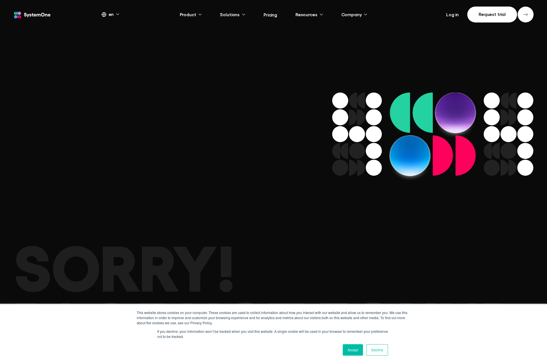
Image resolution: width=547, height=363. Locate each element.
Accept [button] (353, 349)
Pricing (270, 14)
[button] (115, 13)
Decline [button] (377, 349)
